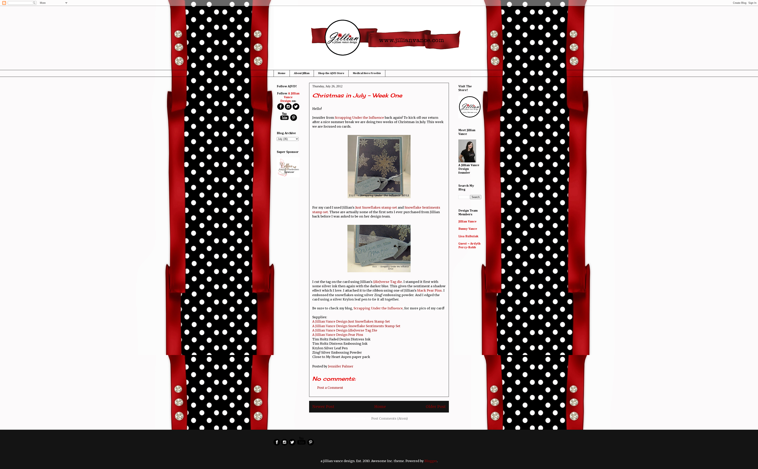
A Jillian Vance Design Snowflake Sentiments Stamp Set (356, 326)
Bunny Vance (467, 229)
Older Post (436, 406)
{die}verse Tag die (387, 282)
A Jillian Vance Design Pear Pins (337, 335)
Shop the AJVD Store (331, 73)
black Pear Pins (429, 290)
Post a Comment (330, 388)
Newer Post (323, 406)
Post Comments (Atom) (389, 418)
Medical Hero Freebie (367, 73)
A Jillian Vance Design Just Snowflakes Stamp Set (351, 321)
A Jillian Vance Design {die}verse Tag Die (344, 330)
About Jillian (302, 73)
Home (281, 73)
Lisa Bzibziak (468, 236)
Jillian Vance (467, 221)
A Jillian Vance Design (290, 97)
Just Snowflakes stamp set (376, 207)
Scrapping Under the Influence (360, 118)
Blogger (430, 461)
